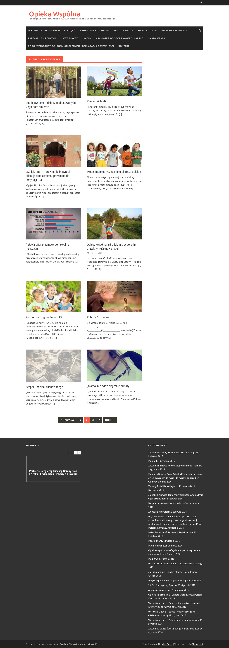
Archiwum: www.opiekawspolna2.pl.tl (120, 38)
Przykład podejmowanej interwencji (167, 580)
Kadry (87, 38)
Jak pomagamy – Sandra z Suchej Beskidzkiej (172, 571)
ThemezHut (197, 644)
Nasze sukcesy (70, 38)
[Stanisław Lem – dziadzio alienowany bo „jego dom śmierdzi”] (53, 81)
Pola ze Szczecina (98, 317)
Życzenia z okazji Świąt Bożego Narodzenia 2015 (174, 628)
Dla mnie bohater (157, 545)
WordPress (167, 644)
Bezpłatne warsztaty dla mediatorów (168, 503)
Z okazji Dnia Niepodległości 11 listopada (170, 486)
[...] (47, 123)
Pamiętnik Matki (97, 101)
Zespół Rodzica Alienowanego (44, 387)
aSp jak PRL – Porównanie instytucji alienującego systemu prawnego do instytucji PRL (48, 176)
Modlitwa (153, 558)
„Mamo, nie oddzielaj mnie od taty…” (109, 386)
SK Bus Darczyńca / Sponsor (163, 585)
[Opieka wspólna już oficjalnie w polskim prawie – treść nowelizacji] (114, 223)
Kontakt (123, 45)
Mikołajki (153, 460)
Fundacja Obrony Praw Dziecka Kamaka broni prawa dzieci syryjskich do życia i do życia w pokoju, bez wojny (175, 478)
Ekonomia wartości (174, 30)
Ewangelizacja (147, 30)
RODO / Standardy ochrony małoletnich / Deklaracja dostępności (71, 45)
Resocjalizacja (123, 30)
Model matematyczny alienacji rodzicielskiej (114, 172)
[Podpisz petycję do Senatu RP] (53, 296)
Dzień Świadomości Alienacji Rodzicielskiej (170, 532)
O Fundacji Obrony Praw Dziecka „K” (51, 30)
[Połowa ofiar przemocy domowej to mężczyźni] (53, 223)
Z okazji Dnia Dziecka (159, 511)
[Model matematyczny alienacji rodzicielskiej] (114, 150)
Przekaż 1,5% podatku (42, 38)
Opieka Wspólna (54, 13)
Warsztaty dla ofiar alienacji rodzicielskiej (170, 563)
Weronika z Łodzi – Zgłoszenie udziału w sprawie (173, 620)
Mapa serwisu (157, 38)
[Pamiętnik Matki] (114, 81)
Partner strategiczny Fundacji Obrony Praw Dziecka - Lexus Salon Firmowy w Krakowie (53, 472)
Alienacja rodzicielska (94, 30)
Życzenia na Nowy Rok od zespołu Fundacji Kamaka (175, 465)
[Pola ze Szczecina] (114, 296)
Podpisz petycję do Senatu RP (44, 317)
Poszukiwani (155, 540)
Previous (69, 419)
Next (108, 419)
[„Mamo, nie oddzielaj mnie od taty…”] (114, 364)
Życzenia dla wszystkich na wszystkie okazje (171, 452)
